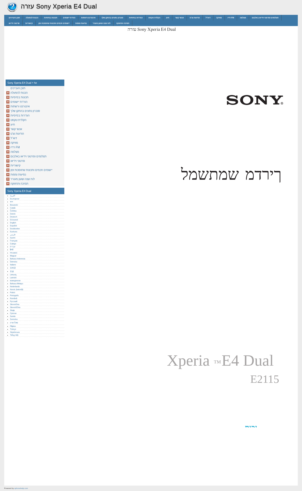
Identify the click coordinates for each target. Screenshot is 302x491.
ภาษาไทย (14, 323)
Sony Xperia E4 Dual (12, 7)
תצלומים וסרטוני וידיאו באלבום (265, 18)
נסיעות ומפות (81, 23)
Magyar (13, 256)
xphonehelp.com (21, 488)
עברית (12, 247)
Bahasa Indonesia (17, 259)
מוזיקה (219, 18)
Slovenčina (14, 304)
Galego (13, 244)
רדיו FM (231, 18)
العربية (12, 196)
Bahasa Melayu (16, 283)
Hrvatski (13, 253)
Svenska (13, 319)
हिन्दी (11, 250)
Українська (15, 332)
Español (13, 226)
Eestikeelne (15, 229)
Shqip (12, 310)
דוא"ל (208, 18)
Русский (13, 301)
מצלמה (243, 18)
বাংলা (11, 202)
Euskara (13, 232)
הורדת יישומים (69, 18)
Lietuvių (13, 275)
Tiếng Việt (14, 335)
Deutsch (13, 217)
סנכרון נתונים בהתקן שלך (112, 18)
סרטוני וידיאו (14, 23)
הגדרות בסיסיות (136, 18)
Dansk (13, 214)
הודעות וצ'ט (195, 18)
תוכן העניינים (14, 18)
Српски (13, 313)
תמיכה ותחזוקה (122, 23)
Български (14, 199)
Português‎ (14, 295)
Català (12, 208)
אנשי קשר (179, 18)
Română (13, 298)
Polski (12, 292)
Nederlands (15, 286)
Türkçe (13, 329)
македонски (15, 280)
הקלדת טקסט (154, 18)
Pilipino (13, 326)
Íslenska (13, 262)
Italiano (13, 265)
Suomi (12, 238)
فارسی (12, 235)
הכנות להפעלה (32, 18)
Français (13, 241)
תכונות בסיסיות (50, 18)
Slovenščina (15, 307)
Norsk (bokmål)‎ (16, 289)
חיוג (167, 18)
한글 (12, 271)
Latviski (13, 278)
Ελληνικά (14, 220)
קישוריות (29, 23)
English (13, 223)
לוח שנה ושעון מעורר (101, 23)
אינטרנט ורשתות (88, 18)
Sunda (12, 316)
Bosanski (14, 205)
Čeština (13, 211)
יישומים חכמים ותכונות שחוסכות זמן (54, 23)
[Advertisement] (95, 50)
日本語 (13, 268)
